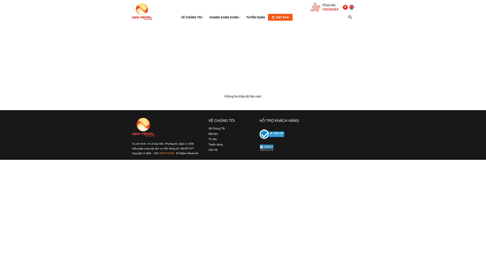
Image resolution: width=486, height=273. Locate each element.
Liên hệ (212, 149)
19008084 (330, 9)
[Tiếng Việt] (345, 8)
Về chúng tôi (191, 17)
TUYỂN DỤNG (255, 17)
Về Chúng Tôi (216, 128)
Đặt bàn (282, 17)
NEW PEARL (167, 153)
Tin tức (212, 139)
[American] (351, 8)
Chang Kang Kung (224, 17)
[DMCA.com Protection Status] (267, 148)
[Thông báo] (272, 141)
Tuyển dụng (215, 144)
